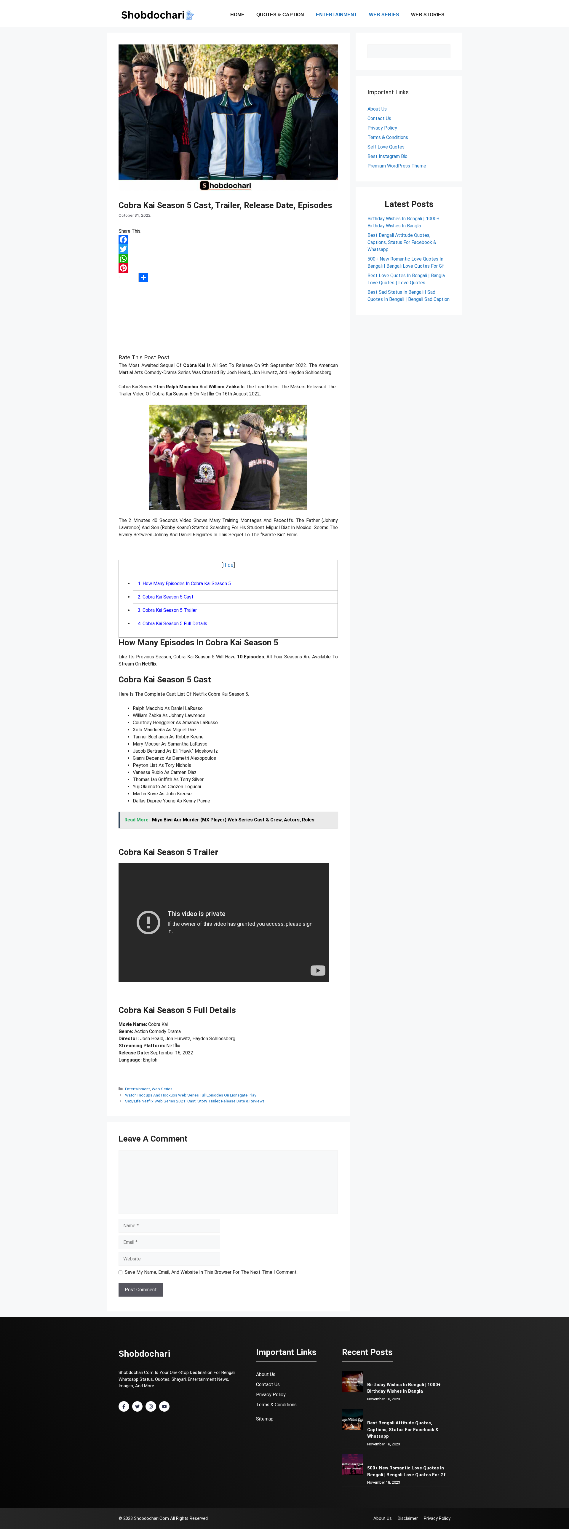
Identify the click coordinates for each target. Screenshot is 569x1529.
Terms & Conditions (387, 137)
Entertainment (336, 14)
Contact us (379, 118)
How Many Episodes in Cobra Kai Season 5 (184, 583)
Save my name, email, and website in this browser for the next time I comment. (211, 1272)
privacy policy (271, 1394)
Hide (228, 565)
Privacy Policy (382, 128)
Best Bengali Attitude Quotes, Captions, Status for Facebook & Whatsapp (401, 242)
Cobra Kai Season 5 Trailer (167, 610)
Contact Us (268, 1384)
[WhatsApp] (228, 258)
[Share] (228, 277)
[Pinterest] (228, 268)
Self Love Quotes (386, 147)
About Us (377, 109)
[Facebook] (228, 239)
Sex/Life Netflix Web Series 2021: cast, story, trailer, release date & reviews (195, 1101)
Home (237, 14)
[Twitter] (228, 249)
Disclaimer (408, 1518)
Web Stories (428, 14)
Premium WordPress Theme (396, 166)
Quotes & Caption (280, 14)
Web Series (384, 14)
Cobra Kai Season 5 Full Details (172, 623)
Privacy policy (437, 1518)
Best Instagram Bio (387, 156)
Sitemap (265, 1419)
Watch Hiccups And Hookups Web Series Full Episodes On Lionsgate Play (190, 1095)
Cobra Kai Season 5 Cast (166, 597)
